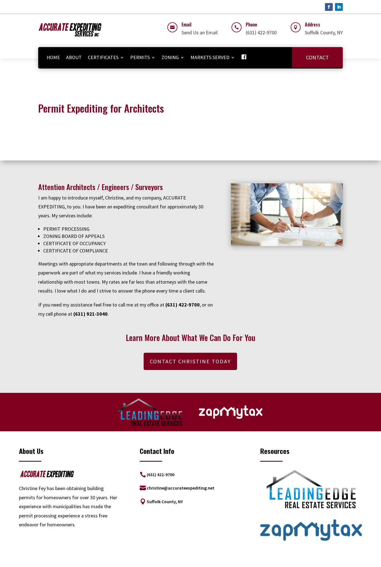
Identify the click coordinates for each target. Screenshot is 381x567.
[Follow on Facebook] (329, 7)
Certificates (103, 57)
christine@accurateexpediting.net (180, 488)
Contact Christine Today (190, 361)
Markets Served (210, 57)
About (74, 57)
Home (53, 57)
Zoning (170, 57)
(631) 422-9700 (160, 474)
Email (186, 24)
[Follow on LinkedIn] (339, 7)
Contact (317, 57)
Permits (140, 57)
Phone (251, 24)
